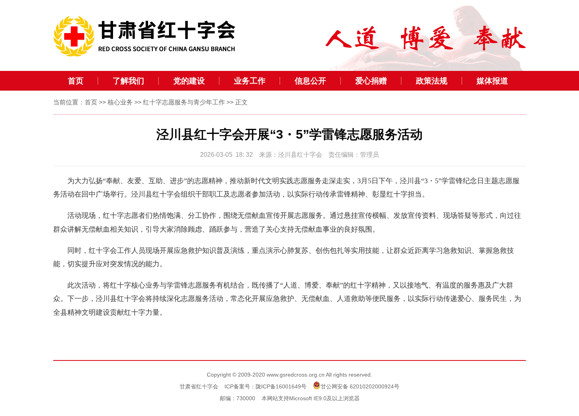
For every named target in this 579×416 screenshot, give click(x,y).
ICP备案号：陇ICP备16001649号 (265, 386)
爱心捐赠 (371, 80)
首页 (76, 80)
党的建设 (189, 80)
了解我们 (128, 80)
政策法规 (431, 80)
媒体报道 (492, 80)
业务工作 (249, 80)
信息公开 (310, 80)
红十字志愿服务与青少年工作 (184, 102)
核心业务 (120, 102)
